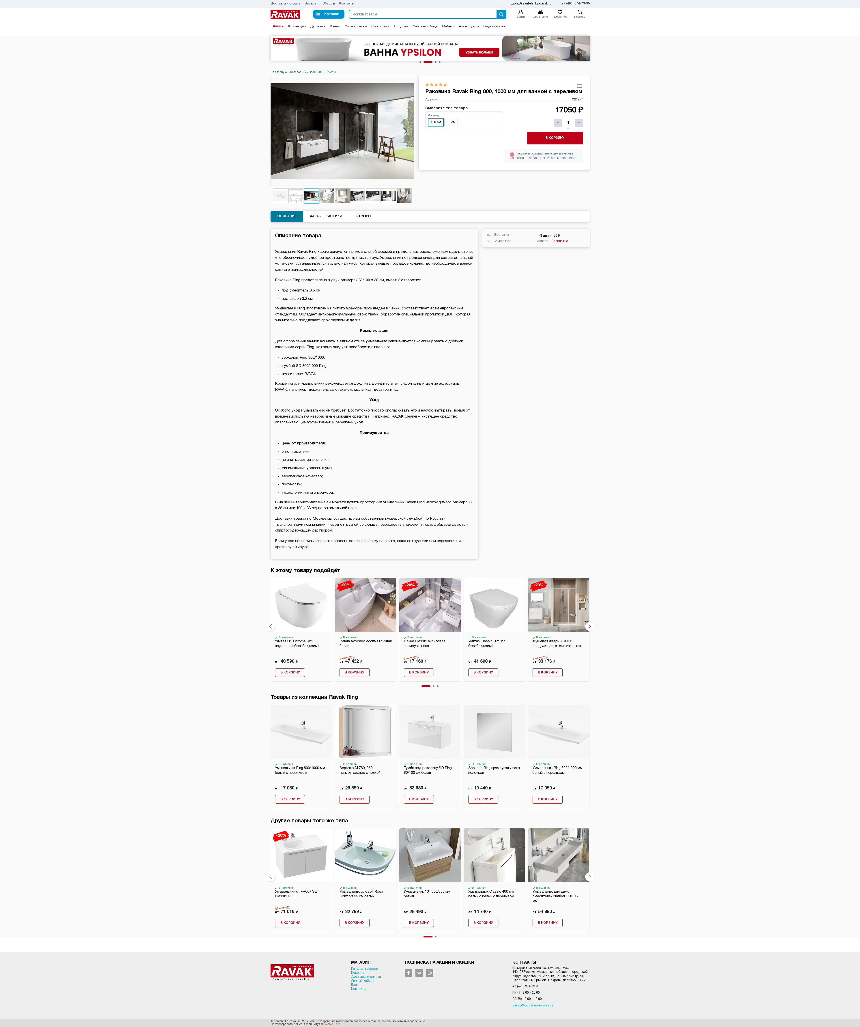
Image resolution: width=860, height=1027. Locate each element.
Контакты (346, 3)
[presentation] (270, 626)
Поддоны (401, 26)
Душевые (318, 26)
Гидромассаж (494, 26)
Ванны (335, 26)
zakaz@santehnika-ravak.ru (532, 1005)
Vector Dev (332, 1024)
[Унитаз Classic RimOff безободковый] (494, 605)
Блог (354, 985)
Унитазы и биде (425, 26)
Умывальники (356, 26)
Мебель (448, 26)
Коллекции (297, 26)
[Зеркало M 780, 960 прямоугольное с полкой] (365, 732)
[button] (328, 14)
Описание (287, 216)
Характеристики (326, 216)
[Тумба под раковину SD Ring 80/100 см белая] (429, 732)
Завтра (552, 241)
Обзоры (328, 3)
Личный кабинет (363, 981)
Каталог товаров (364, 968)
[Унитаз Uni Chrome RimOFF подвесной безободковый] (301, 605)
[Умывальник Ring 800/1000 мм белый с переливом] (301, 732)
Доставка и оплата (285, 3)
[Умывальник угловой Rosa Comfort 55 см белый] (365, 855)
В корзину (555, 138)
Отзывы (363, 216)
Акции (278, 26)
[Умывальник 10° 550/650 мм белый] (429, 855)
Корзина (357, 972)
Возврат (311, 3)
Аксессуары (469, 26)
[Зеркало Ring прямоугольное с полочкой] (494, 732)
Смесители (380, 26)
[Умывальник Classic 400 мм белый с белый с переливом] (494, 855)
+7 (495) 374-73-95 (575, 3)
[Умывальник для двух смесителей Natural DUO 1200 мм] (558, 855)
